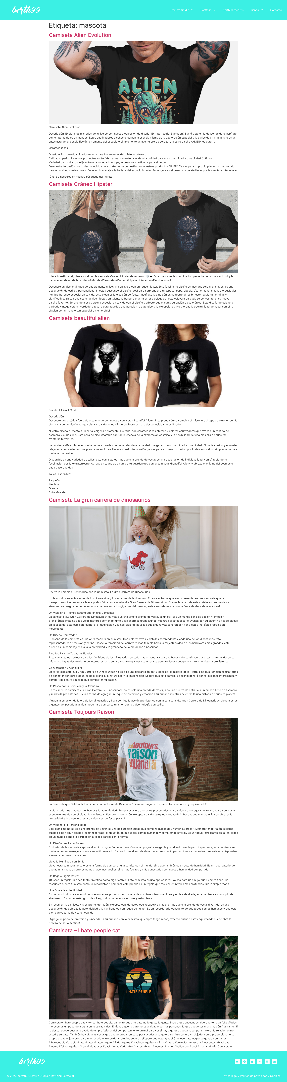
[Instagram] (267, 1061)
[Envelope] (274, 1061)
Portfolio (206, 10)
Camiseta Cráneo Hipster (80, 184)
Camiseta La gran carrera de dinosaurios (99, 500)
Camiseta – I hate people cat (84, 930)
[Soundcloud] (259, 1061)
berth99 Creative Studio (32, 1076)
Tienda (254, 10)
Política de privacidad (253, 1076)
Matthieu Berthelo (62, 1076)
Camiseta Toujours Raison (81, 712)
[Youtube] (237, 1061)
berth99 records (233, 10)
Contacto (276, 10)
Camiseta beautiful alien (79, 318)
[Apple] (252, 1061)
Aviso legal (230, 1076)
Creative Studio (179, 10)
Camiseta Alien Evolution (80, 35)
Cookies (275, 1076)
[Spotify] (244, 1061)
